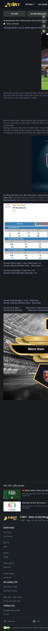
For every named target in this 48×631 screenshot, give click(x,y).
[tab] (14, 14)
